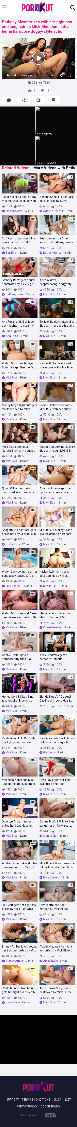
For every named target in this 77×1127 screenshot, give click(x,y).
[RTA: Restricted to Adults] (50, 1116)
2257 (67, 1099)
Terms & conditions (36, 1099)
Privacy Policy (27, 1106)
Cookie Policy (50, 1106)
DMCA (57, 1099)
